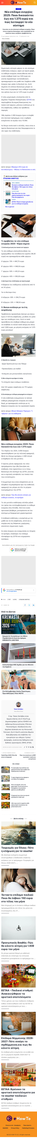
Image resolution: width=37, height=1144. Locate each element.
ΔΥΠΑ (29, 100)
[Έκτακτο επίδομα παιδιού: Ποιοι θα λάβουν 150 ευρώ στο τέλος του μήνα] (18, 880)
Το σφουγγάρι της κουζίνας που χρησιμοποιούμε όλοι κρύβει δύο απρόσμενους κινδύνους (20, 769)
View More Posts (18, 711)
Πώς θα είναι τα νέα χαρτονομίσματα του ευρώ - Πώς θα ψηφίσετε (21, 195)
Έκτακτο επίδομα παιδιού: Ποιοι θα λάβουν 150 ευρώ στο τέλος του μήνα (22, 187)
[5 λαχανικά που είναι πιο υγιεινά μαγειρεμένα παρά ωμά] (5, 796)
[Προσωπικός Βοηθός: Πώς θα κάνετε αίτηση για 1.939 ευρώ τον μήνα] (18, 928)
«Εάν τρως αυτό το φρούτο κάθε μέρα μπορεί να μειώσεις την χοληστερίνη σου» (20, 804)
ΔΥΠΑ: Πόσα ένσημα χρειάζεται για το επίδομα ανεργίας (22, 203)
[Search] (35, 2)
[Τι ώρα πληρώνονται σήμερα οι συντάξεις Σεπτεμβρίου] (5, 778)
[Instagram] (29, 747)
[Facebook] (25, 605)
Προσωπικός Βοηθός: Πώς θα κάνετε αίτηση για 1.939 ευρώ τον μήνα (17, 946)
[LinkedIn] (31, 747)
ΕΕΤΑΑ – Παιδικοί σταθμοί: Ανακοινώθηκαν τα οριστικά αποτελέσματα (17, 993)
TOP (9, 599)
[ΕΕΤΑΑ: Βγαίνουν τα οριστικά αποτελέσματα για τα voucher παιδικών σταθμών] (18, 1074)
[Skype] (33, 747)
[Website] (25, 747)
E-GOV (18, 9)
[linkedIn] (33, 605)
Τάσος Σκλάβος (6, 38)
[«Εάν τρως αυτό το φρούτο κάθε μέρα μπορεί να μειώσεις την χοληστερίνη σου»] (5, 805)
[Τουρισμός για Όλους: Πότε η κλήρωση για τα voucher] (18, 833)
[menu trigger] (3, 2)
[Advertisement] (18, 149)
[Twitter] (29, 605)
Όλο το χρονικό (9, 206)
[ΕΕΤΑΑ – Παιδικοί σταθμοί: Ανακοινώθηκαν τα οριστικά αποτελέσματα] (18, 976)
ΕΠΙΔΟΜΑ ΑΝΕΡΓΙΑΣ (11, 178)
